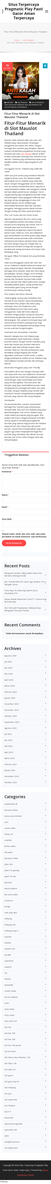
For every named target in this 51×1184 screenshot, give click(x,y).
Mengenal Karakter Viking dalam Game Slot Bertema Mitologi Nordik (23, 574)
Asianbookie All (10, 804)
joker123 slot (10, 876)
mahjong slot (10, 924)
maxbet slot (9, 948)
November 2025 (11, 710)
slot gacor (8, 1075)
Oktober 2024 (10, 782)
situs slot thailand (31, 105)
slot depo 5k (9, 1069)
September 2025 (11, 722)
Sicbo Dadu (9, 1009)
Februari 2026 (10, 692)
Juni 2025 (8, 740)
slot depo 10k (10, 1063)
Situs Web (7, 519)
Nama (5, 495)
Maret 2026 (9, 686)
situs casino (9, 1015)
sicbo (6, 1003)
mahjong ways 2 (11, 930)
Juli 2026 (8, 661)
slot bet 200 (9, 1039)
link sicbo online (11, 894)
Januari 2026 (9, 698)
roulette (8, 967)
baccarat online (11, 810)
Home (17, 40)
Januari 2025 (9, 770)
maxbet (7, 942)
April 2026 (8, 680)
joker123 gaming (11, 870)
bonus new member (13, 816)
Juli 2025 (8, 734)
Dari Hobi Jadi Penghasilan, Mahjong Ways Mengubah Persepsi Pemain (22, 609)
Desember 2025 (11, 704)
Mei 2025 (8, 746)
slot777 (7, 1111)
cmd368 (8, 840)
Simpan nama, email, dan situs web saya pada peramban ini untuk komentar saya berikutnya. (24, 535)
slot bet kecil (10, 1051)
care (6, 822)
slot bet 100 (9, 1033)
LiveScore (8, 900)
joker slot (8, 864)
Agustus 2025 (10, 728)
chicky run (8, 834)
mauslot (7, 936)
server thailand (37, 102)
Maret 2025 (9, 758)
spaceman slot (10, 1129)
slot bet (7, 1027)
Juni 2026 (8, 667)
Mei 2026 (8, 673)
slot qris (8, 1093)
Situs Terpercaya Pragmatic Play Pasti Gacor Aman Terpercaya (24, 11)
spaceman (8, 1117)
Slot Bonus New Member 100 (17, 1057)
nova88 (7, 955)
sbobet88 (8, 985)
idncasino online (11, 858)
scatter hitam (10, 991)
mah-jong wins (10, 912)
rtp (5, 973)
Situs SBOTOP (10, 1021)
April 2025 (8, 752)
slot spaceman (10, 1099)
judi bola (8, 882)
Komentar (7, 471)
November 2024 (11, 776)
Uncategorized (10, 1148)
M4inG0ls (9, 102)
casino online (10, 828)
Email (5, 507)
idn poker (8, 852)
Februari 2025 (10, 764)
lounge (7, 906)
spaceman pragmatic (13, 1123)
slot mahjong (10, 1087)
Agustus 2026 (10, 655)
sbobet (7, 979)
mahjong (8, 918)
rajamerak (8, 961)
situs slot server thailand (14, 105)
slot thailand (28, 40)
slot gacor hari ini (11, 1081)
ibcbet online (10, 846)
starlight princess (12, 1142)
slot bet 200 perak (12, 1045)
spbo (6, 1135)
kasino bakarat (10, 888)
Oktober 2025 (10, 716)
